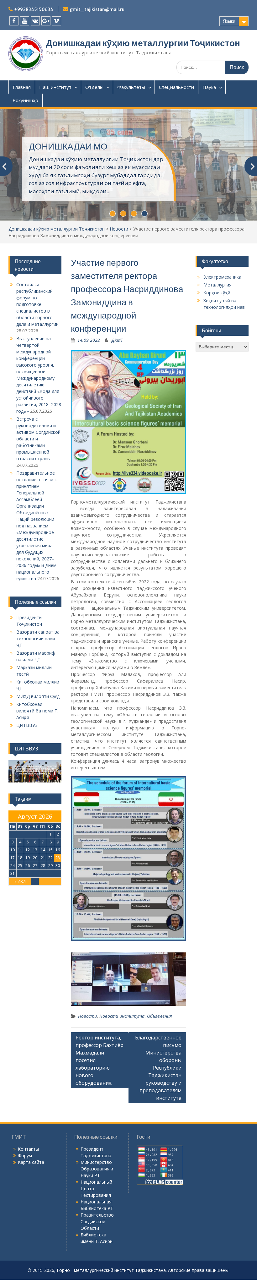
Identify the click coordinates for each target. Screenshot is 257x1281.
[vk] (35, 20)
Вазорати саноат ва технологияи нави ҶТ (38, 638)
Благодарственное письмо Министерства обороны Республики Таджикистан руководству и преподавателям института (158, 1067)
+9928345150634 (33, 9)
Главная (22, 87)
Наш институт (55, 87)
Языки (229, 21)
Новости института (121, 1016)
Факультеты (131, 87)
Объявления (159, 1016)
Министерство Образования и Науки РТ (97, 1168)
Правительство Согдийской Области (97, 1221)
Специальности (176, 87)
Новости (119, 229)
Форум (25, 1155)
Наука (209, 87)
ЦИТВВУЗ (27, 725)
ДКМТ (117, 340)
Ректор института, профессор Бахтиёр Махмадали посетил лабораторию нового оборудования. (99, 1060)
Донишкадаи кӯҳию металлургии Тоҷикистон (143, 43)
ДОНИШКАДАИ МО (68, 146)
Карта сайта (31, 1162)
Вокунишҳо (25, 100)
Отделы (94, 87)
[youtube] (24, 20)
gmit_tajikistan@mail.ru (97, 9)
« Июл (20, 881)
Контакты (28, 1149)
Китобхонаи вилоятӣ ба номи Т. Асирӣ (37, 710)
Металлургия (217, 285)
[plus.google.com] (45, 20)
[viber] (56, 20)
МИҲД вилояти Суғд (38, 696)
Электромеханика (222, 277)
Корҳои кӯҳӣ (216, 293)
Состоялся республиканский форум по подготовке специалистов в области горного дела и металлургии (37, 304)
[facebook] (13, 20)
